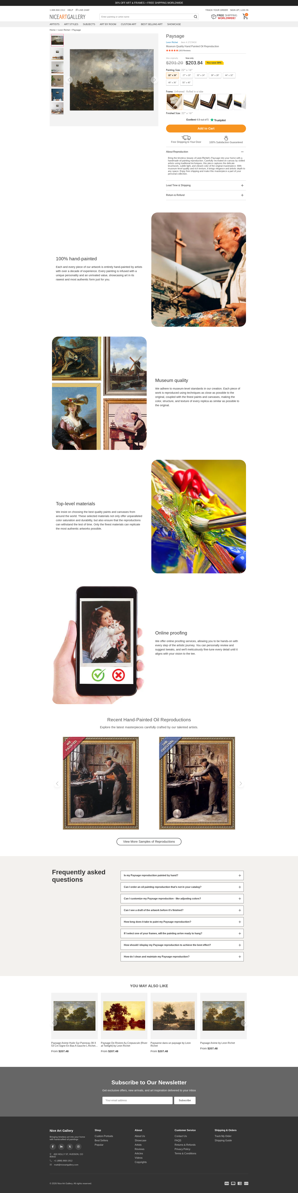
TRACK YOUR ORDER (216, 10)
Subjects (89, 24)
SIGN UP (234, 10)
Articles (139, 1153)
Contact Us (181, 1136)
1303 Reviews (184, 51)
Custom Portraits (104, 1136)
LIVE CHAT (84, 10)
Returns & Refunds (185, 1144)
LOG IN (244, 10)
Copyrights (141, 1162)
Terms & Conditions (185, 1153)
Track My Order (223, 1136)
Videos (138, 1157)
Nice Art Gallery (73, 17)
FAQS (178, 1140)
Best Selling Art (152, 24)
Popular (99, 1144)
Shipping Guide (223, 1140)
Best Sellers (101, 1140)
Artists (54, 24)
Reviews (139, 1149)
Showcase (174, 24)
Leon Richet (64, 30)
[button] (69, 80)
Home (53, 30)
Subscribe (185, 1100)
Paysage (76, 30)
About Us (140, 1136)
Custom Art (128, 24)
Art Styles (71, 24)
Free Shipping (225, 17)
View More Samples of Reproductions (149, 841)
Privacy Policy (182, 1149)
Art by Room (108, 24)
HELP (70, 10)
